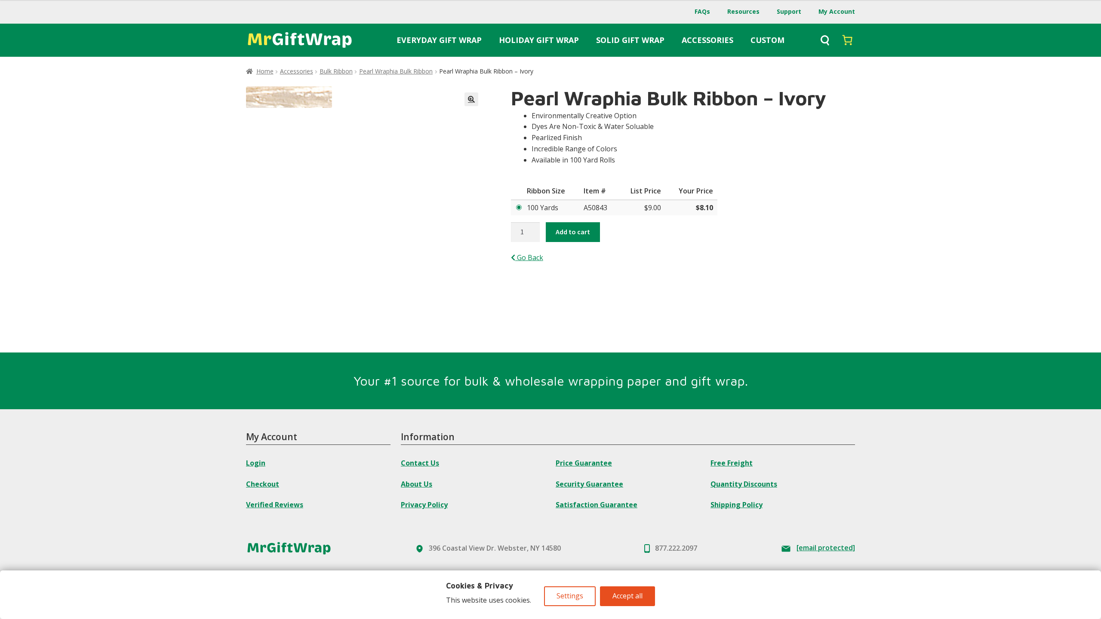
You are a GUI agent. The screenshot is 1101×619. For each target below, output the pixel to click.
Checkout (262, 484)
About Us (416, 484)
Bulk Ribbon (336, 71)
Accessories (296, 71)
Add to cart (573, 231)
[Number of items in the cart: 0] (847, 40)
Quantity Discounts (743, 484)
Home (265, 71)
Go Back (529, 257)
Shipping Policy (736, 504)
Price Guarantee (584, 463)
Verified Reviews (274, 504)
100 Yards (542, 207)
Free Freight (731, 463)
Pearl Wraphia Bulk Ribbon (396, 71)
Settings (570, 596)
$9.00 (652, 207)
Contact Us (420, 463)
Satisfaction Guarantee (596, 504)
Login (255, 463)
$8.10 (704, 207)
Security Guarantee (589, 484)
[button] (471, 99)
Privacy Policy (424, 504)
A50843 (595, 207)
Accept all (627, 596)
